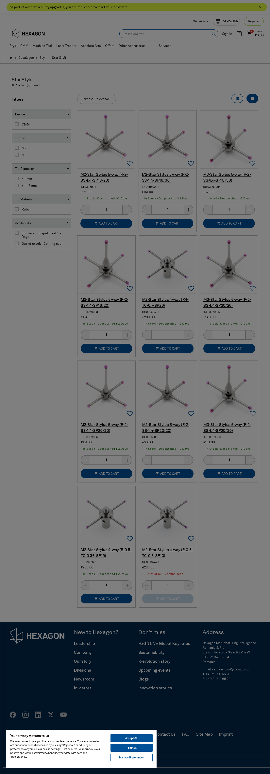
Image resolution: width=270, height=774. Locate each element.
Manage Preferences (131, 757)
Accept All (131, 738)
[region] (81, 749)
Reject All (131, 747)
